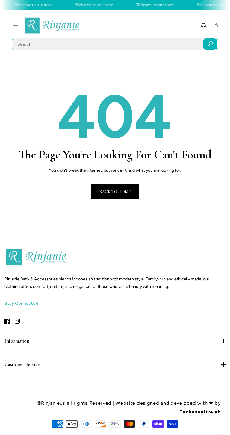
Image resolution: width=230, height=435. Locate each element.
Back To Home (115, 191)
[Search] (210, 44)
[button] (15, 25)
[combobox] (115, 44)
